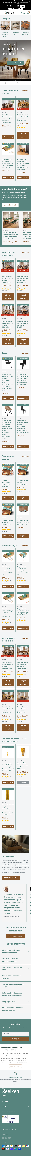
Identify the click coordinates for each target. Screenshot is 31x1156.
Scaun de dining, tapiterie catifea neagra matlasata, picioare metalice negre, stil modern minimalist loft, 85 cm (7, 382)
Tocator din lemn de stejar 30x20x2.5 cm (8, 522)
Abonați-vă (15, 1039)
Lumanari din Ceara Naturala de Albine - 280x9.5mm (22, 766)
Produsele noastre (10, 878)
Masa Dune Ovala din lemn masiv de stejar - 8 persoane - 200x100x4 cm (8, 119)
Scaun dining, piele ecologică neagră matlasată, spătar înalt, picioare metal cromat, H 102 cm (23, 426)
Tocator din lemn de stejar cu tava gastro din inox (23, 522)
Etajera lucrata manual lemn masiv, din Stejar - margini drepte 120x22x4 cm (7, 163)
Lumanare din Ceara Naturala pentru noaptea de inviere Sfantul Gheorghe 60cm (8, 767)
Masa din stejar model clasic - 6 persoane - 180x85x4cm (22, 710)
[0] (28, 13)
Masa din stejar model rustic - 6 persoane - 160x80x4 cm (7, 324)
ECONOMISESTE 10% (16, 8)
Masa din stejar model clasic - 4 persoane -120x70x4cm (22, 665)
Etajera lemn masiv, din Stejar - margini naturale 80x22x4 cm (8, 571)
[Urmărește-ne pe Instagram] (6, 1138)
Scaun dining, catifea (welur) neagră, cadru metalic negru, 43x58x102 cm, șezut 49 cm (22, 379)
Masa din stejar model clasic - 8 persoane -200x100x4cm (7, 665)
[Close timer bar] (29, 1)
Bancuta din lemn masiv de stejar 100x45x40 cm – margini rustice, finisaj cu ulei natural (23, 164)
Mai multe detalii (15, 63)
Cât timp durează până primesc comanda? (11, 951)
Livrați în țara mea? (9, 1002)
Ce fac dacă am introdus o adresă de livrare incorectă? (12, 994)
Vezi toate (25, 91)
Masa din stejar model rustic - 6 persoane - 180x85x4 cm (22, 324)
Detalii (22, 6)
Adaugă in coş (8, 137)
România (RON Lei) (8, 1129)
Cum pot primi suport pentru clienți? (13, 985)
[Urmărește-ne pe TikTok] (9, 1138)
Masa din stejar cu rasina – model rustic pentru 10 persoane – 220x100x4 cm (10, 236)
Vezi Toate (25, 353)
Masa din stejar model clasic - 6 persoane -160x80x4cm (7, 710)
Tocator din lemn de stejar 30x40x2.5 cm (23, 482)
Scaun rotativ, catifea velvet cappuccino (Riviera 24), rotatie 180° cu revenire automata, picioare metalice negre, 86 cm (7, 429)
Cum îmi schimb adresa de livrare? (12, 968)
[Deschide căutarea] (21, 13)
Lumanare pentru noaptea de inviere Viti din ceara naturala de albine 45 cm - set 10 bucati (8, 810)
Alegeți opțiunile (23, 135)
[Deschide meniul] (2, 12)
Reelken (4, 112)
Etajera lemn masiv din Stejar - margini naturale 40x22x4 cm (23, 571)
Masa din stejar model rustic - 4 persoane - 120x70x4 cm (22, 279)
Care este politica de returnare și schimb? (10, 960)
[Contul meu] (24, 13)
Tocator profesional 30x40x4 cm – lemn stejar (6, 483)
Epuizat (23, 782)
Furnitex (19, 372)
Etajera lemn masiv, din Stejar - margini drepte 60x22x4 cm (23, 612)
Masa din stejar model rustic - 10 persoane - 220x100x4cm (7, 279)
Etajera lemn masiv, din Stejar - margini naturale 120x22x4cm (7, 613)
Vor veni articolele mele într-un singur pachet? (12, 1009)
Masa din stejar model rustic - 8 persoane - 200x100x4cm (22, 118)
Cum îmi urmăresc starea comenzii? (11, 977)
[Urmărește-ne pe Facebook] (3, 1138)
